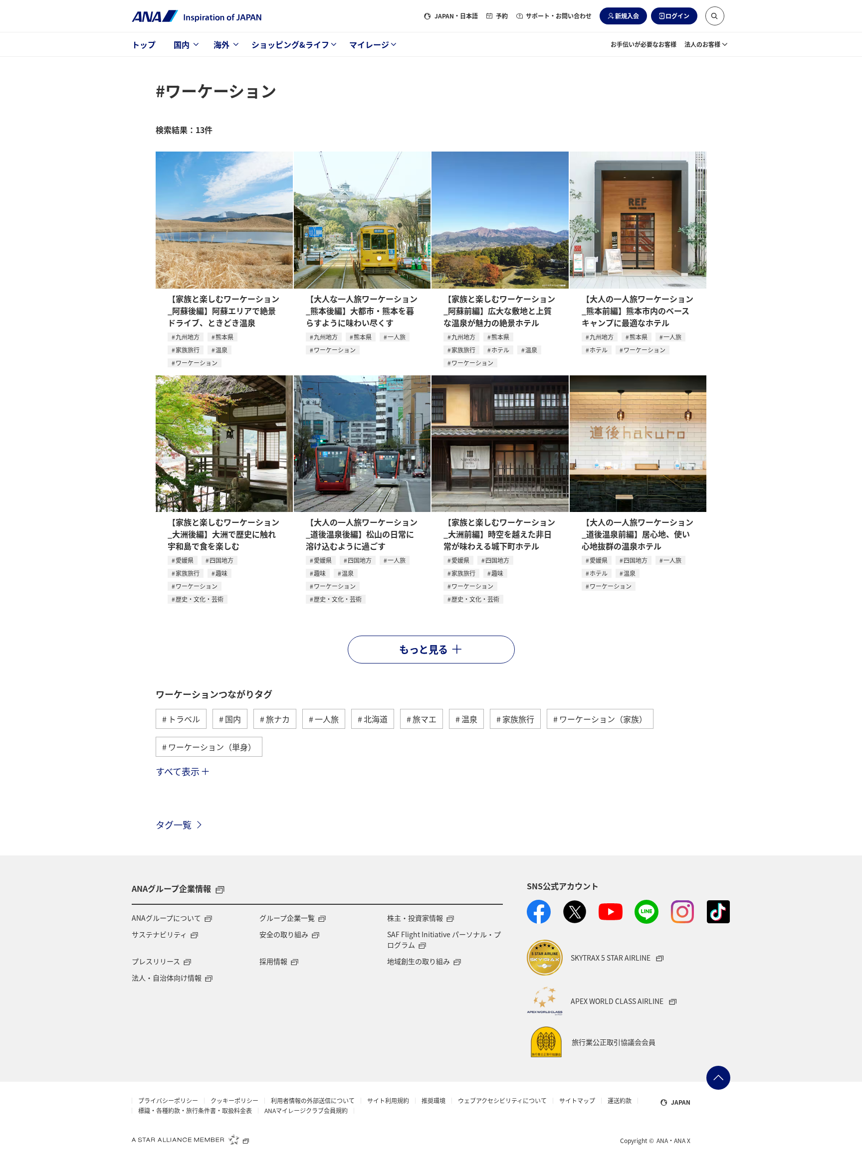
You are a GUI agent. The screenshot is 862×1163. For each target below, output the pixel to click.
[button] (714, 15)
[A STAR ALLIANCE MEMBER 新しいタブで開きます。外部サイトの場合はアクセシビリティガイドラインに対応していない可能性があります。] (190, 1139)
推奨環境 (433, 1101)
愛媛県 (185, 560)
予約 (502, 15)
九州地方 (188, 336)
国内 (182, 44)
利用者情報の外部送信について (313, 1101)
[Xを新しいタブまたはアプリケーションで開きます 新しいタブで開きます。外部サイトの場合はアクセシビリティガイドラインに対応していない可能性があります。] (575, 912)
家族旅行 (188, 349)
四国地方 (221, 560)
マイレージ (369, 44)
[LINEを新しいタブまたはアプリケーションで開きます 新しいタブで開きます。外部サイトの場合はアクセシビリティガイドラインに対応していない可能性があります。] (646, 912)
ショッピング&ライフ (290, 44)
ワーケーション (196, 362)
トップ (144, 44)
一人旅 (397, 336)
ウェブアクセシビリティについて (502, 1101)
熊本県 (224, 336)
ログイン (677, 15)
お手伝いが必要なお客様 (643, 44)
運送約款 (620, 1101)
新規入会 (627, 15)
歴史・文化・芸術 (199, 599)
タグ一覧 (174, 824)
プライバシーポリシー (168, 1101)
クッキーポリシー (234, 1101)
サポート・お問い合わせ (559, 15)
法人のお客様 (702, 44)
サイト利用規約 (388, 1101)
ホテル (500, 349)
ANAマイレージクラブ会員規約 (306, 1111)
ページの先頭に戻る (718, 1078)
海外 (221, 44)
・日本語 (456, 15)
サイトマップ (577, 1101)
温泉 (221, 349)
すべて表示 (178, 771)
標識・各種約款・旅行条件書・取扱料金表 (195, 1111)
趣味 (221, 573)
